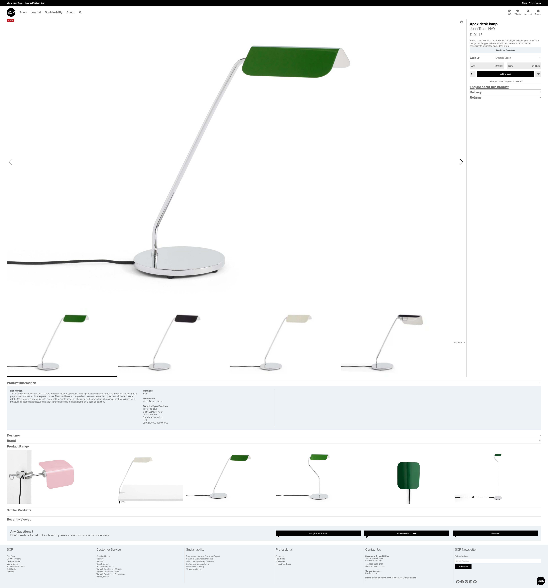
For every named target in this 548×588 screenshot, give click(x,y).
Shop (524, 3)
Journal (36, 12)
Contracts (280, 556)
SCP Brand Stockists (16, 566)
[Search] (81, 12)
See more (458, 342)
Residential (280, 558)
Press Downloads (283, 564)
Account (528, 14)
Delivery (475, 92)
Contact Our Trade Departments (44, 3)
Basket (538, 12)
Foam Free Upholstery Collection (200, 561)
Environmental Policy (195, 566)
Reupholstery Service (105, 566)
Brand (11, 440)
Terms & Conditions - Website (109, 569)
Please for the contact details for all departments (390, 578)
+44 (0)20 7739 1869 (318, 533)
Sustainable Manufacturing (197, 564)
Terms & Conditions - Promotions (110, 574)
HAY (491, 28)
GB (509, 14)
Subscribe (463, 566)
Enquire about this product (489, 87)
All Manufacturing (193, 569)
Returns (475, 97)
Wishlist (518, 14)
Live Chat (495, 533)
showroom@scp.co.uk (406, 533)
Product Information (21, 383)
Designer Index (13, 561)
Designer (13, 435)
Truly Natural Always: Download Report (203, 556)
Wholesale (280, 561)
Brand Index (12, 564)
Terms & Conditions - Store (107, 571)
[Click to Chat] (541, 581)
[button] (461, 162)
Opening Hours (103, 556)
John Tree (477, 28)
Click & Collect (102, 564)
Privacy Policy (102, 576)
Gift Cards (11, 569)
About (70, 12)
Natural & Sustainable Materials (199, 558)
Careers (10, 571)
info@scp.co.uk (371, 573)
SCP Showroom (14, 558)
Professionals (534, 3)
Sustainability (53, 12)
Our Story (11, 556)
